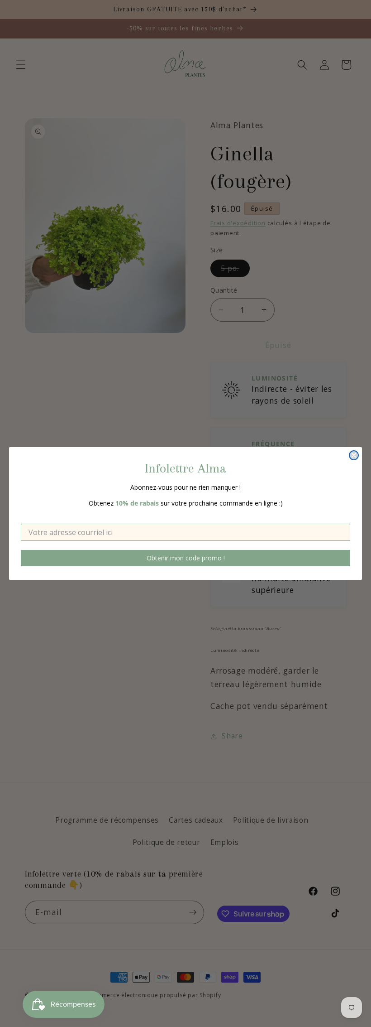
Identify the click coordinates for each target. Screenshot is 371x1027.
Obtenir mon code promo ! (186, 558)
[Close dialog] (353, 455)
